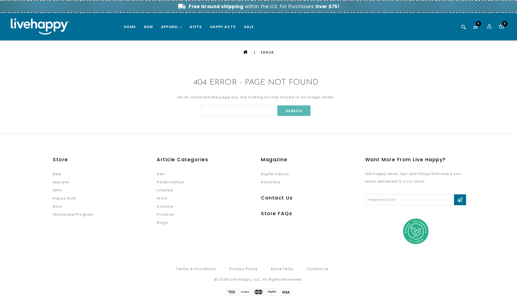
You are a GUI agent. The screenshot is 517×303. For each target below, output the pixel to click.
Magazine (274, 159)
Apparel (170, 26)
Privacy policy (243, 269)
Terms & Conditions (196, 269)
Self (161, 174)
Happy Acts (223, 26)
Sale (249, 26)
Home (130, 26)
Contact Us (277, 197)
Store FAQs (276, 213)
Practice (165, 214)
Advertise (271, 182)
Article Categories (182, 159)
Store (60, 159)
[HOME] (246, 52)
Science (165, 206)
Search (463, 27)
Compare (478, 24)
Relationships (170, 182)
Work (162, 198)
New (148, 26)
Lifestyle (165, 190)
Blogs (162, 222)
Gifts (196, 26)
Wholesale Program (73, 214)
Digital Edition (275, 174)
